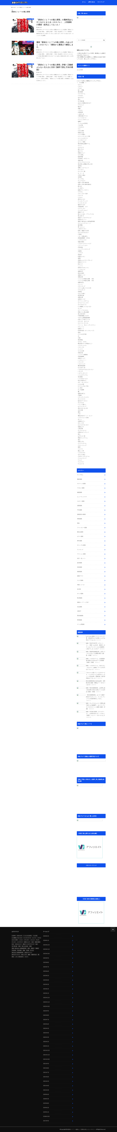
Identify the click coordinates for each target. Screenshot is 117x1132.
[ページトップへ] (113, 929)
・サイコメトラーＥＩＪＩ (84, 223)
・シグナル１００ (81, 240)
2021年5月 (46, 1081)
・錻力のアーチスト (82, 401)
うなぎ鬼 (35, 935)
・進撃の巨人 (80, 282)
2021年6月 (46, 1076)
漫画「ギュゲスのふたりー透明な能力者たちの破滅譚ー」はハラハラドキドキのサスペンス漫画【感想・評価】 (95, 705)
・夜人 (78, 434)
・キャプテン (80, 169)
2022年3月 (46, 1037)
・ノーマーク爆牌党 (82, 354)
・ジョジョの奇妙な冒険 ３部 (85, 278)
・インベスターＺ (81, 117)
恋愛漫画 (79, 505)
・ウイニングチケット (83, 119)
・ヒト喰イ (80, 388)
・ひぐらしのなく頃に (83, 386)
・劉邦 (78, 447)
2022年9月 (46, 1011)
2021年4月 (46, 1085)
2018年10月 (46, 1116)
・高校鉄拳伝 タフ (82, 206)
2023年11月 (46, 949)
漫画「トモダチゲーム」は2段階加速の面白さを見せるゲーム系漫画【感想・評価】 (95, 660)
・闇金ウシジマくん (82, 438)
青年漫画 (79, 540)
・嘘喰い (79, 121)
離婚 (29, 954)
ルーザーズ (20, 942)
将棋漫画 (79, 518)
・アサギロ (80, 95)
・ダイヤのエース (81, 304)
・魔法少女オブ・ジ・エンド (84, 415)
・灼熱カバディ (81, 256)
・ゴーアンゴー (81, 208)
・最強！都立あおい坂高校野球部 (86, 221)
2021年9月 (46, 1063)
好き (13, 944)
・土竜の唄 (80, 428)
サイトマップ (101, 2)
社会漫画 (79, 606)
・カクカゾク (80, 147)
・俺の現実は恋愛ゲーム (83, 143)
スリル (39, 937)
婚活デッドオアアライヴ (28, 944)
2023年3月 (46, 984)
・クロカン (80, 197)
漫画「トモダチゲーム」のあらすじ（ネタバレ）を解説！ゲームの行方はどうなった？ (95, 667)
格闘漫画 (79, 492)
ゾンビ (21, 939)
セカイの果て (15, 939)
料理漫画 (79, 620)
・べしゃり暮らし (81, 404)
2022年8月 (46, 1015)
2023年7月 (46, 967)
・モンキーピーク (81, 430)
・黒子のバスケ (81, 199)
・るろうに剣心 (81, 454)
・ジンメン (80, 284)
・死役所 (79, 254)
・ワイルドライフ (81, 458)
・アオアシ (80, 86)
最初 (30, 946)
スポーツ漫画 (80, 501)
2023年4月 (46, 980)
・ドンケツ (80, 349)
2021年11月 (46, 1054)
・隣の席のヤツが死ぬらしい (84, 343)
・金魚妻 (79, 177)
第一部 (31, 950)
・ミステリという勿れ (83, 417)
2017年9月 (46, 1120)
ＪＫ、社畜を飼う (19, 956)
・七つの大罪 (80, 351)
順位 (13, 956)
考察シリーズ (80, 584)
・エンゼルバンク (81, 140)
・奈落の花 (80, 352)
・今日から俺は (81, 175)
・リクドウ (80, 449)
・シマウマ (80, 253)
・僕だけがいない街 (82, 408)
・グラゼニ (80, 191)
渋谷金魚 (14, 950)
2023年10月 (46, 953)
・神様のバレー (81, 153)
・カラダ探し (80, 154)
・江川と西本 (80, 130)
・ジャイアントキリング (83, 249)
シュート (34, 937)
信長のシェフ (27, 942)
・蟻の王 (79, 106)
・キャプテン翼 (81, 171)
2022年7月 (46, 1019)
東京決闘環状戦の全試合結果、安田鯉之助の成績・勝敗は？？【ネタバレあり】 (95, 682)
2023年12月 (46, 945)
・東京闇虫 (80, 339)
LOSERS (14, 935)
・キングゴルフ (81, 180)
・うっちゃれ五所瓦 (82, 123)
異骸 (24, 950)
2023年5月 (46, 975)
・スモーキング (81, 286)
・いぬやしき (80, 114)
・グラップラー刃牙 (82, 193)
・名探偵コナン (81, 421)
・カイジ (79, 145)
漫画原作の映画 (81, 514)
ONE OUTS (19, 935)
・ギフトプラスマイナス (83, 162)
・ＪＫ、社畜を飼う (82, 236)
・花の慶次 (80, 376)
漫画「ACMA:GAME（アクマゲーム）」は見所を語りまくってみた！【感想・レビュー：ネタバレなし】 (95, 714)
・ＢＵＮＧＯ (80, 402)
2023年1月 (46, 993)
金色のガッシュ (28, 952)
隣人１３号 (24, 954)
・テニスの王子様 (81, 334)
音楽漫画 (79, 567)
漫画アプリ (80, 576)
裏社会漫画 (80, 532)
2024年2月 (46, 936)
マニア (37, 939)
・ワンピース (80, 463)
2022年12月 (46, 997)
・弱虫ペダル (80, 441)
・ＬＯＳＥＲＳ (81, 452)
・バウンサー (80, 362)
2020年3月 (46, 1098)
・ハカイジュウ (81, 364)
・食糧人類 (80, 277)
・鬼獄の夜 (80, 160)
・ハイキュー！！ (81, 360)
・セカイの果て (81, 293)
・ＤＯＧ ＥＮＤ (81, 341)
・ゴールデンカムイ (82, 210)
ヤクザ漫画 (80, 580)
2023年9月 (46, 958)
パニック (32, 939)
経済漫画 (79, 562)
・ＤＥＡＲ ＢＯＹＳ (83, 321)
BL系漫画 (79, 598)
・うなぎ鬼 (80, 125)
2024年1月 (46, 940)
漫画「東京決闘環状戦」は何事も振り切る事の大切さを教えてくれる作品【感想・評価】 (95, 689)
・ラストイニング (81, 445)
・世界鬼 (79, 291)
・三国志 (79, 234)
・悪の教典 (80, 92)
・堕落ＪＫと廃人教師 (83, 312)
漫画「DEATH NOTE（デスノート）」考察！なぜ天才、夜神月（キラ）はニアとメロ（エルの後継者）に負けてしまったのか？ (95, 645)
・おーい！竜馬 (81, 142)
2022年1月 (46, 1046)
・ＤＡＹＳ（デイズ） (83, 323)
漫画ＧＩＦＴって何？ (83, 602)
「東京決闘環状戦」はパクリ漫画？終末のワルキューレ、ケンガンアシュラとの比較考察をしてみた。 (95, 697)
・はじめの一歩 (81, 367)
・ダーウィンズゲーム (83, 301)
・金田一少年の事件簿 (83, 182)
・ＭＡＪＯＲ (80, 423)
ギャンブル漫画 (81, 545)
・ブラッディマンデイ (83, 397)
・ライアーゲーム (81, 443)
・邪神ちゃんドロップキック (84, 260)
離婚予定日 (34, 954)
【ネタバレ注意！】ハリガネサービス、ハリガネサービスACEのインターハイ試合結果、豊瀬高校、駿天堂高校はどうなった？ (95, 675)
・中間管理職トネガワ (83, 315)
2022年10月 (46, 1006)
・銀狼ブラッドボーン (83, 190)
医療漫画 (79, 571)
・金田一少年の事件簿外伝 (84, 184)
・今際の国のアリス (82, 116)
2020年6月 (46, 1094)
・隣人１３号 (80, 451)
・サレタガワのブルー (83, 232)
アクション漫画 (81, 554)
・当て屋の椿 (80, 101)
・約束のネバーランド (83, 432)
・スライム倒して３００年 (84, 288)
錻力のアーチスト (16, 954)
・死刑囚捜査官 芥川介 (83, 238)
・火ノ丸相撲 (80, 389)
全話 (33, 942)
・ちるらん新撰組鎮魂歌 (83, 317)
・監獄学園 (80, 156)
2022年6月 (46, 1024)
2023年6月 (46, 971)
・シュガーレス (81, 269)
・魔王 (78, 412)
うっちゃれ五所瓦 (27, 935)
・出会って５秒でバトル (83, 319)
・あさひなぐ (80, 97)
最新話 (37, 948)
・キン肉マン (80, 188)
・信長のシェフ (81, 358)
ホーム (84, 2)
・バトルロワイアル (82, 375)
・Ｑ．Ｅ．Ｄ (80, 173)
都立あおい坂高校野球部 (17, 952)
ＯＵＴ (26, 956)
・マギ (78, 413)
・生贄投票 (80, 112)
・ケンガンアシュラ (82, 201)
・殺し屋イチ (80, 216)
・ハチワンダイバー (82, 373)
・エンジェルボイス (82, 138)
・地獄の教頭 (80, 241)
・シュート (80, 266)
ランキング (80, 549)
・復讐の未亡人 (81, 393)
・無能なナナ (80, 426)
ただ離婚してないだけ (17, 937)
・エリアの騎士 (81, 134)
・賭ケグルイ (80, 149)
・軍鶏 (78, 258)
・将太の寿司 (80, 273)
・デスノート (80, 327)
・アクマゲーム (81, 93)
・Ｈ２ (78, 129)
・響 (78, 391)
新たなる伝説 (25, 946)
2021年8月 (46, 1068)
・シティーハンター (82, 245)
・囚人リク (80, 264)
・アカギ (79, 88)
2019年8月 (46, 1103)
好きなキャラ (18, 944)
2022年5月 (46, 1028)
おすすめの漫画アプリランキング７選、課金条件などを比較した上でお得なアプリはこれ (95, 638)
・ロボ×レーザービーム (83, 456)
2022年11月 (46, 1002)
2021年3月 (46, 1090)
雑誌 (78, 523)
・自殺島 (79, 251)
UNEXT (79, 611)
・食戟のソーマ (81, 275)
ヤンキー (14, 942)
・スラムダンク (81, 289)
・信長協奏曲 (80, 356)
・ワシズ (79, 460)
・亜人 (78, 99)
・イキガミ (80, 110)
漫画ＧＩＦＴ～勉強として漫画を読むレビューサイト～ (82, 1129)
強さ (37, 944)
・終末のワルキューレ (83, 267)
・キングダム (80, 179)
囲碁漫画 (79, 479)
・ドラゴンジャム (81, 345)
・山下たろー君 (81, 436)
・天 (78, 336)
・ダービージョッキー (83, 303)
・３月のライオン (81, 228)
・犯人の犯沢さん (81, 380)
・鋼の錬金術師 (81, 365)
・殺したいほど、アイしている (85, 214)
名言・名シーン (81, 558)
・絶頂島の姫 (80, 295)
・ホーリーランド (81, 406)
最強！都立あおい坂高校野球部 (19, 948)
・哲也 (78, 332)
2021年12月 (46, 1050)
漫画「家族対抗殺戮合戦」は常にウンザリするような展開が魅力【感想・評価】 (95, 653)
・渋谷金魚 (80, 247)
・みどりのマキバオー (83, 425)
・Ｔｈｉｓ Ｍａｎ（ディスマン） (86, 325)
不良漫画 (79, 510)
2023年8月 (46, 962)
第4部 (27, 950)
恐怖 (19, 946)
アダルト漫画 (80, 488)
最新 (29, 948)
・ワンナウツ (80, 462)
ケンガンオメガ (27, 937)
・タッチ (79, 308)
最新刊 (32, 948)
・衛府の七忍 (80, 132)
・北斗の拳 (80, 410)
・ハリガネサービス (82, 378)
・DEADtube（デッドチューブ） (86, 330)
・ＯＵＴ (79, 84)
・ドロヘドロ (80, 347)
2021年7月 (46, 1072)
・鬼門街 (79, 166)
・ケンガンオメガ (81, 203)
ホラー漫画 (80, 536)
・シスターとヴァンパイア (84, 243)
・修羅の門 (80, 271)
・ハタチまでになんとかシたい (85, 369)
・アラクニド (80, 105)
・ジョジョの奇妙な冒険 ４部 (85, 280)
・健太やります (81, 204)
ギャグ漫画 (80, 593)
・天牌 (78, 338)
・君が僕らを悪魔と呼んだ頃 (84, 164)
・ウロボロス (80, 127)
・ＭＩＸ (79, 419)
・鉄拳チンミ (80, 328)
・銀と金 (79, 186)
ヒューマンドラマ (82, 496)
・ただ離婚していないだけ (84, 306)
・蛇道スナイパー (81, 262)
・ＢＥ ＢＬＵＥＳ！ (83, 382)
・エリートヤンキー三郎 (83, 136)
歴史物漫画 (80, 615)
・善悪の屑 (80, 297)
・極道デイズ (80, 212)
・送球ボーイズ (81, 299)
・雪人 (78, 439)
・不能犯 (79, 395)
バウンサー (26, 939)
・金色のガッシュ (81, 219)
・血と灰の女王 (81, 314)
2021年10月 (46, 1059)
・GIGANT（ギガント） (83, 158)
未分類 (79, 589)
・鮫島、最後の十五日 (83, 230)
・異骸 (78, 108)
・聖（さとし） (81, 227)
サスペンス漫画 (81, 483)
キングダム (80, 474)
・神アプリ (80, 151)
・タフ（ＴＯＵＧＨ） (83, 310)
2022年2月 (46, 1041)
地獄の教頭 (37, 942)
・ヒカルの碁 (80, 384)
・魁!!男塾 (79, 225)
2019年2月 (46, 1107)
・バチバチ (80, 371)
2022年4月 (46, 1032)
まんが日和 (80, 69)
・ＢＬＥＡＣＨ (81, 399)
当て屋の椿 (14, 946)
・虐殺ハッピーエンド (83, 167)
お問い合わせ (91, 2)
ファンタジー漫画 (82, 527)
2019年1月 (46, 1112)
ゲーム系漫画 (80, 624)
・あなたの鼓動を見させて (84, 103)
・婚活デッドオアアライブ (84, 217)
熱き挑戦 (19, 950)
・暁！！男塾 (80, 90)
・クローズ (80, 195)
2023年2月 (46, 989)
